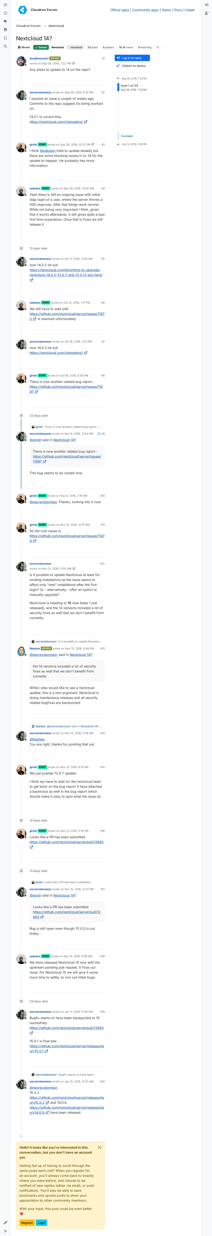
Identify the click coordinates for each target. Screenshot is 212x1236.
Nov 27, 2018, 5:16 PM (74, 830)
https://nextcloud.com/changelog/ (56, 122)
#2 (103, 92)
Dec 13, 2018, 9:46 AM (78, 956)
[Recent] (5, 13)
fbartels (35, 648)
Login (41, 1222)
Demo (166, 10)
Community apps (145, 10)
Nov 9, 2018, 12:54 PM (79, 433)
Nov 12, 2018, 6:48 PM (79, 648)
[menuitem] (206, 5)
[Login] (206, 5)
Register (27, 1222)
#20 (102, 1081)
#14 (102, 733)
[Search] (5, 46)
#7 (103, 341)
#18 (102, 956)
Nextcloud (58, 47)
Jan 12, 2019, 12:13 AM (79, 1081)
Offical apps (119, 10)
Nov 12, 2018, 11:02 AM (56, 568)
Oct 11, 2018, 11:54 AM (79, 258)
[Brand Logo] (23, 10)
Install (190, 10)
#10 (102, 495)
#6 (103, 302)
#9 (103, 433)
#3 (103, 144)
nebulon (35, 188)
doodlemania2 (39, 58)
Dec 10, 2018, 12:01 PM (79, 889)
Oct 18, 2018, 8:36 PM (74, 375)
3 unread (126, 136)
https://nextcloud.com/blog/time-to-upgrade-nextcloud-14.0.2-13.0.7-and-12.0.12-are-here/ (66, 272)
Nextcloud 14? (64, 440)
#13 (102, 648)
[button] (5, 1222)
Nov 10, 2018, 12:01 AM (75, 524)
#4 (103, 188)
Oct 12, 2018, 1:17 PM (77, 302)
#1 (103, 58)
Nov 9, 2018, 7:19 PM (73, 495)
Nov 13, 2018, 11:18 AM (79, 733)
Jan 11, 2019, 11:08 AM (79, 1011)
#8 (103, 375)
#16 (102, 830)
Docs (178, 10)
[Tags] (5, 21)
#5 (103, 258)
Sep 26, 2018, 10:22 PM (75, 144)
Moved (25, 47)
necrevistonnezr (40, 92)
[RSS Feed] (158, 47)
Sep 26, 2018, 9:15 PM (79, 92)
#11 (103, 524)
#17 (103, 889)
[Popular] (5, 29)
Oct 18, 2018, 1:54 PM (78, 341)
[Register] (206, 13)
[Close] (100, 1147)
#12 (102, 563)
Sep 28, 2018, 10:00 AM (79, 188)
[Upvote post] (94, 80)
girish (33, 144)
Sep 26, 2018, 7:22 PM (56, 63)
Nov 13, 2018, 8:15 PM (74, 767)
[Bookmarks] (5, 38)
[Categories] (5, 5)
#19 (102, 1011)
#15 (102, 767)
